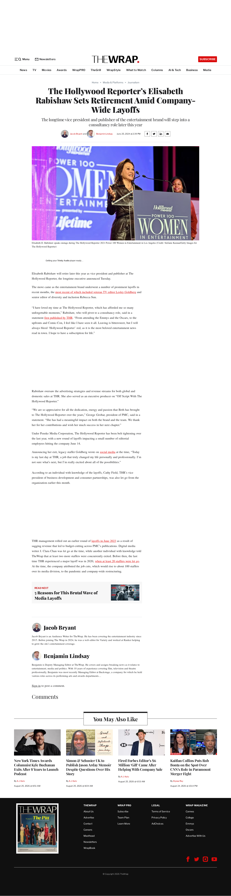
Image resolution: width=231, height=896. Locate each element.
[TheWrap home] (115, 59)
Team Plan (123, 817)
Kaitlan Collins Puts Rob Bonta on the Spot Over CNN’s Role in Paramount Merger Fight (190, 767)
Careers (88, 829)
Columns (157, 70)
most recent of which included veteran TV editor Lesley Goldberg (95, 292)
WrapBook (89, 847)
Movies (46, 70)
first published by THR (58, 318)
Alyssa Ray (178, 781)
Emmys (190, 823)
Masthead (89, 835)
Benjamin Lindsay (104, 134)
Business (192, 70)
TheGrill (96, 70)
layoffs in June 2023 (103, 541)
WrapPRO (78, 70)
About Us (89, 811)
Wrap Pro (124, 805)
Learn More (124, 823)
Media (207, 70)
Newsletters (47, 59)
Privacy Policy (159, 817)
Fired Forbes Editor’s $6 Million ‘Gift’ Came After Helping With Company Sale (140, 764)
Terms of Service (161, 811)
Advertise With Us (195, 835)
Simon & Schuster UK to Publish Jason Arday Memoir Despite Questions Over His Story (88, 767)
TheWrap (90, 805)
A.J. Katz (21, 781)
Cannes (190, 811)
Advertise (89, 817)
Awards (62, 70)
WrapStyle (114, 70)
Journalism (133, 82)
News (23, 70)
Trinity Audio (63, 260)
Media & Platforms (113, 82)
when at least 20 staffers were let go (117, 561)
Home (95, 82)
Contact (88, 823)
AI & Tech (174, 70)
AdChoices (157, 823)
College (190, 817)
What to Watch (136, 70)
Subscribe (208, 59)
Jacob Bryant (76, 134)
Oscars (189, 829)
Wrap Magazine (197, 805)
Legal (156, 805)
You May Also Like (115, 719)
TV (34, 70)
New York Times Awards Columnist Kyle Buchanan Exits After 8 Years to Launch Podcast (36, 767)
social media (107, 452)
